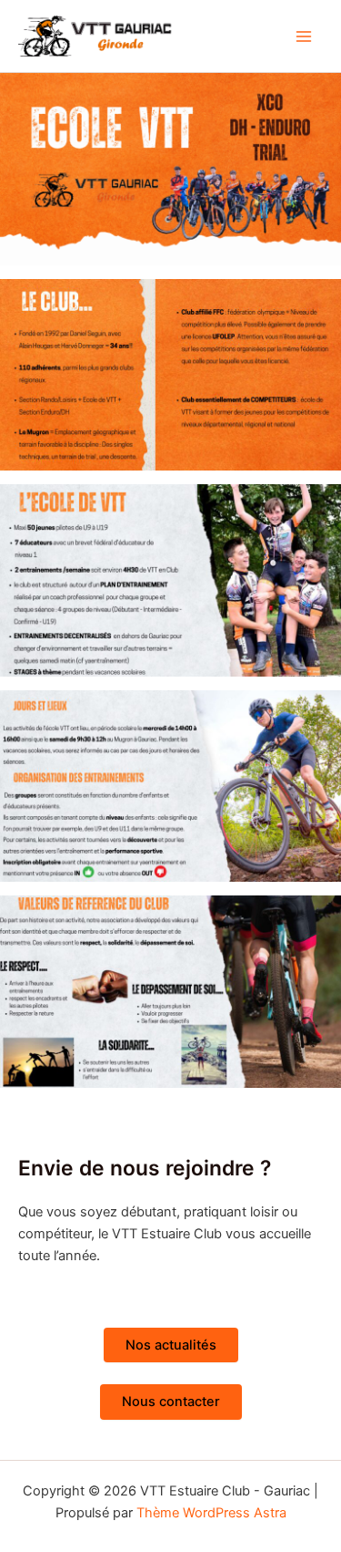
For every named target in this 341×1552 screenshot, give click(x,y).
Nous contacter (171, 1401)
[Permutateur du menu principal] (304, 36)
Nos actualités (170, 1345)
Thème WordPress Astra (211, 1513)
